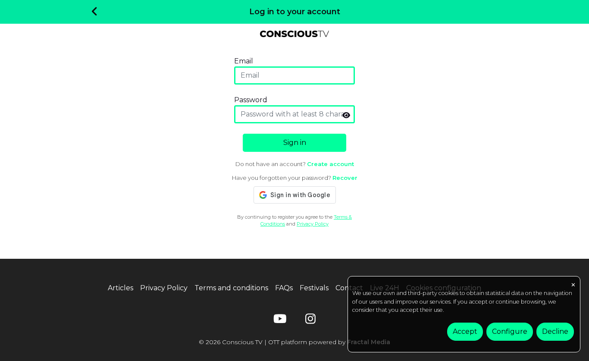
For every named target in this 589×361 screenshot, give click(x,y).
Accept (465, 331)
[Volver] (95, 12)
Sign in (294, 142)
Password (250, 100)
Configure (509, 331)
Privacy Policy (313, 224)
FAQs (284, 288)
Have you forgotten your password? (294, 177)
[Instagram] (310, 320)
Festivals (314, 288)
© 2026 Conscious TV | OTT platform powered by (294, 342)
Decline (555, 331)
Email (243, 61)
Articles (120, 288)
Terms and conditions (231, 288)
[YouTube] (278, 320)
